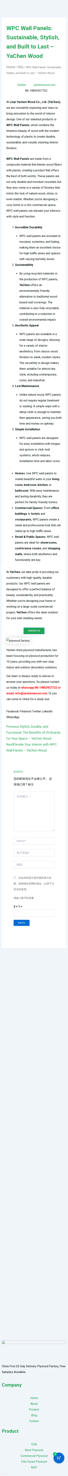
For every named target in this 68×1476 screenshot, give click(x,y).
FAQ (20, 67)
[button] (12, 711)
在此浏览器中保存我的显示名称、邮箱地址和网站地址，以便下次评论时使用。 (34, 883)
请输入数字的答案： (25, 898)
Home (10, 67)
